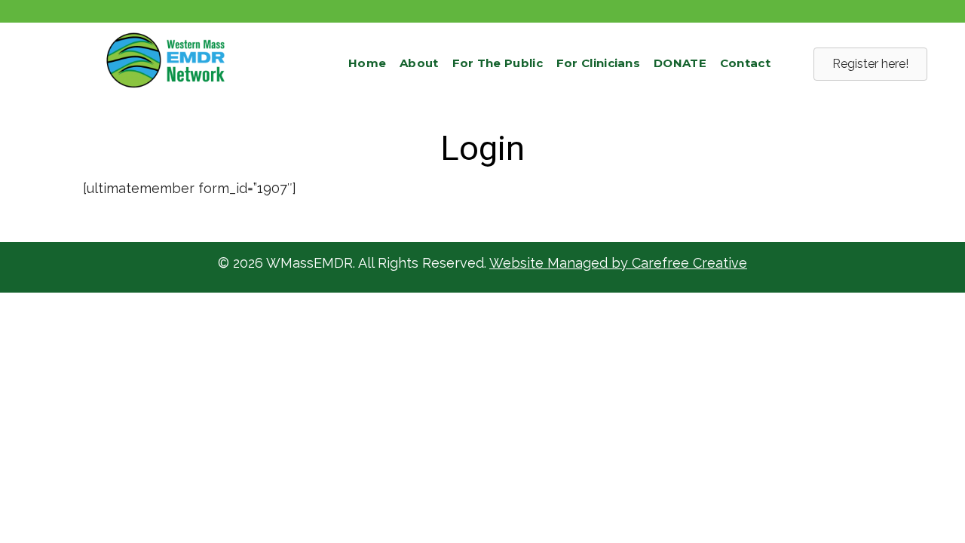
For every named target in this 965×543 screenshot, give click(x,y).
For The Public (497, 63)
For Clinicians (598, 63)
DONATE (680, 63)
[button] (870, 64)
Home (367, 63)
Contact (745, 63)
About (419, 63)
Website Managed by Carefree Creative (618, 263)
